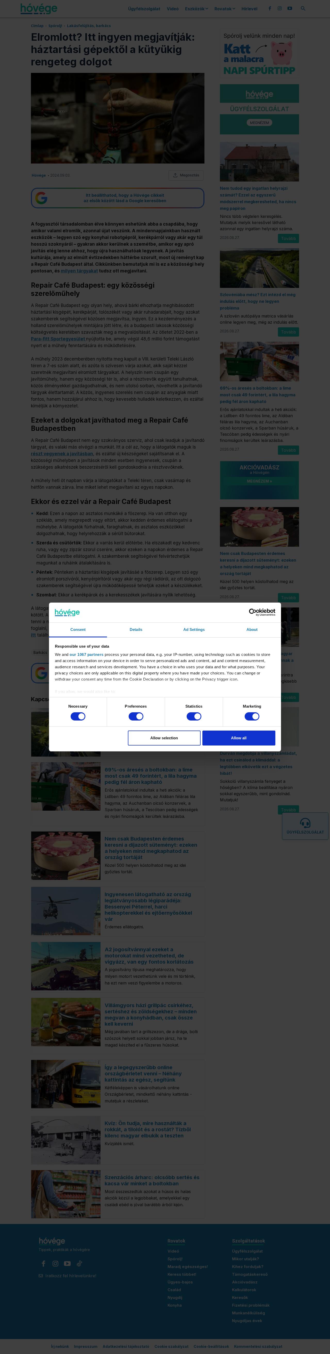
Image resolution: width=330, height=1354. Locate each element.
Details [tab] (136, 629)
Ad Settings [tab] (194, 629)
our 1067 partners (87, 654)
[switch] (136, 716)
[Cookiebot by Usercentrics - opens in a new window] (252, 612)
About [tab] (252, 629)
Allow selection (164, 738)
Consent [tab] (78, 629)
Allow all (238, 738)
